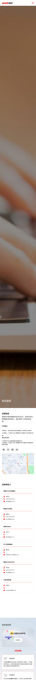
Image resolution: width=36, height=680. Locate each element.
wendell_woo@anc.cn (12, 554)
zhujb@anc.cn (10, 572)
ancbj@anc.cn (10, 501)
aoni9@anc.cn (10, 519)
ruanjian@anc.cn (11, 590)
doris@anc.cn (10, 537)
